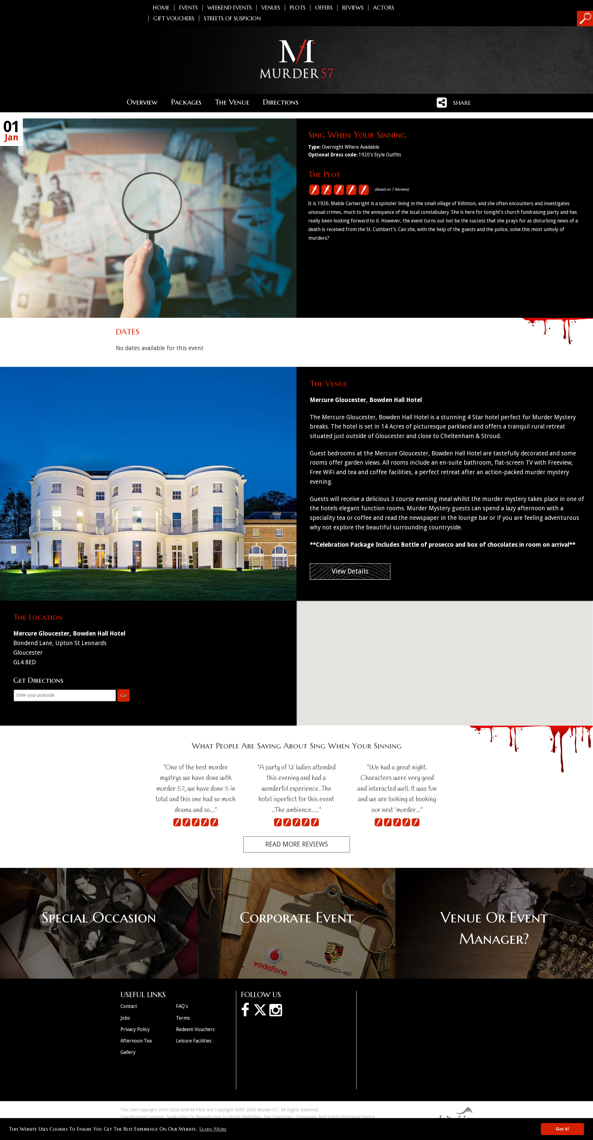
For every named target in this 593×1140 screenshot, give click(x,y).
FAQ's (182, 1006)
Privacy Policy (135, 1029)
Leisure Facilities (194, 1041)
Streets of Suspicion (232, 18)
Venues (270, 8)
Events (188, 8)
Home (161, 8)
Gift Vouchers (173, 18)
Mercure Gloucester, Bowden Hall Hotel (366, 400)
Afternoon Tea (136, 1041)
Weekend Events (229, 8)
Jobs (125, 1018)
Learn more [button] (213, 1129)
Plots (297, 8)
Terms (183, 1018)
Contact (128, 1006)
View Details (350, 571)
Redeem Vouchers (195, 1029)
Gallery (128, 1052)
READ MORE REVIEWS (296, 844)
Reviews (353, 8)
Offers (324, 8)
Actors (383, 8)
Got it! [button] (562, 1128)
